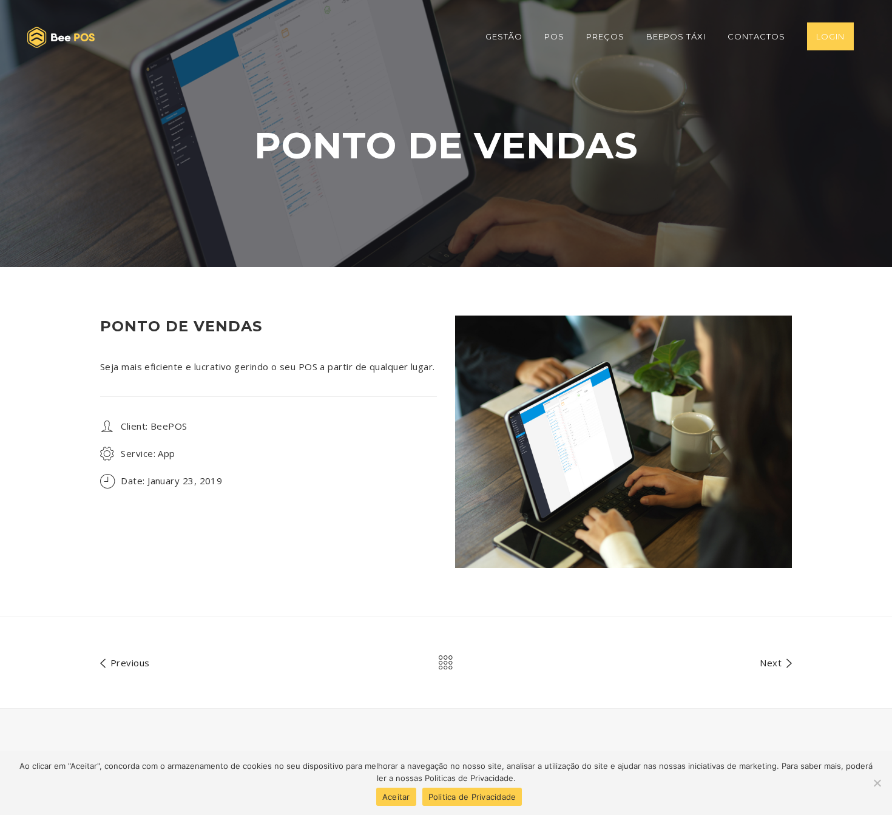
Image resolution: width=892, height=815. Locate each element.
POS (554, 36)
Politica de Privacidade (472, 797)
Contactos (756, 36)
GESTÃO (503, 36)
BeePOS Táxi (676, 36)
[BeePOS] (61, 36)
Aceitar (396, 797)
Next (772, 662)
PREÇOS (605, 36)
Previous (128, 662)
